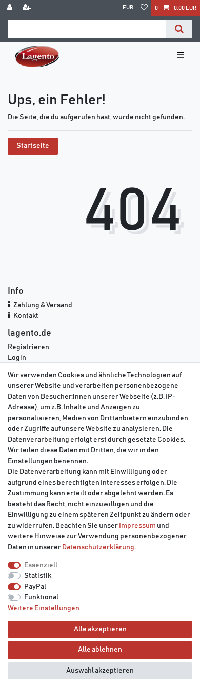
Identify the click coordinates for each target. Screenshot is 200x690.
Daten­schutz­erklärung (98, 547)
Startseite (32, 145)
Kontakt (25, 315)
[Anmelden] (11, 8)
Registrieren (28, 347)
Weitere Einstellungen (43, 608)
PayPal (35, 586)
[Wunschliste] (144, 8)
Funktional (41, 597)
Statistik (37, 575)
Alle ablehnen (100, 649)
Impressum (137, 525)
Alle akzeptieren (100, 629)
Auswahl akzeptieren (100, 670)
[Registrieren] (27, 8)
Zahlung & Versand (42, 305)
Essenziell (40, 565)
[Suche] (179, 29)
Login (17, 357)
